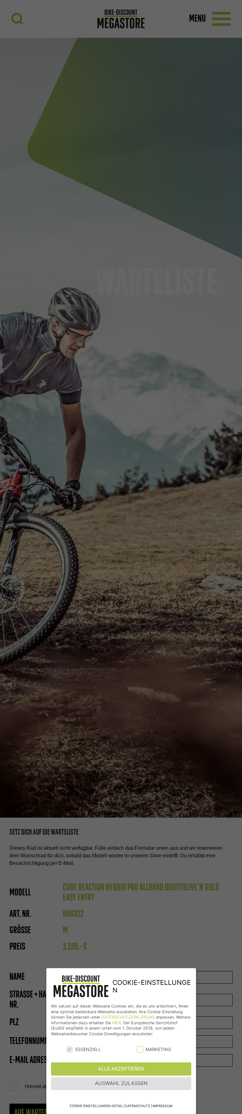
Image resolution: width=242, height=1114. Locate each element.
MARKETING (158, 1049)
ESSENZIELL (88, 1049)
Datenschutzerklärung (128, 1017)
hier (116, 1022)
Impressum (162, 1106)
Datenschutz (137, 1106)
